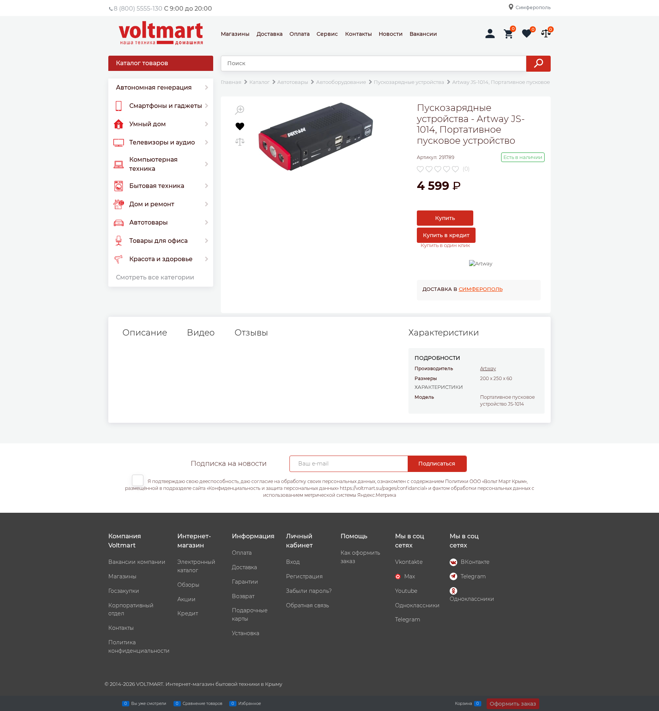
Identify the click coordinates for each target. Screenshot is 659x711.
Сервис (327, 33)
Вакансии (423, 33)
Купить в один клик (445, 245)
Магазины (235, 33)
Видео (201, 333)
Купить (445, 218)
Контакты (358, 33)
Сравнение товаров (202, 703)
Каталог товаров (142, 63)
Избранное (249, 703)
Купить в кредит (446, 235)
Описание (144, 333)
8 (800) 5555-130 (138, 8)
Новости (391, 33)
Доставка (270, 33)
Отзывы (251, 333)
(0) (466, 168)
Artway (488, 368)
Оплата (299, 33)
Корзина (463, 703)
